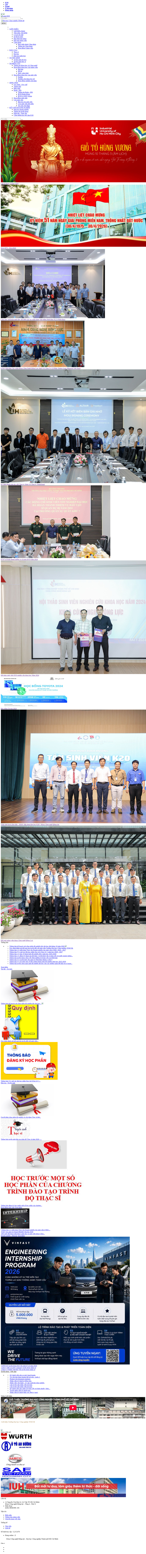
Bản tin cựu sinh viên (25, 102)
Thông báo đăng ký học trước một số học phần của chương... (21, 1205)
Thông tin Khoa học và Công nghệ (25, 65)
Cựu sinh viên (18, 100)
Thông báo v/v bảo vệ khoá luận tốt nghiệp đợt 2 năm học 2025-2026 (32, 954)
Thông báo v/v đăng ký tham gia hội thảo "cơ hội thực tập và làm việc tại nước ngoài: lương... (41, 956)
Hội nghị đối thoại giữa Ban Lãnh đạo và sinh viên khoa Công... (23, 1234)
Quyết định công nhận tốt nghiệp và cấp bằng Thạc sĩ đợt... (21, 1117)
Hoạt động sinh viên (20, 98)
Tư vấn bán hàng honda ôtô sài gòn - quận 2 (24, 1377)
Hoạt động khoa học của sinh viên (25, 75)
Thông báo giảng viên (12, 1517)
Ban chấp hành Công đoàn (27, 44)
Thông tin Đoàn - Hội (25, 92)
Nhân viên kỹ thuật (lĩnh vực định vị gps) (23, 1392)
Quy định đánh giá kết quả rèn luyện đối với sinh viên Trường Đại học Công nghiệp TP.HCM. (41, 948)
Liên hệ (7, 1528)
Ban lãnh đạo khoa (20, 39)
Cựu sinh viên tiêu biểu (26, 104)
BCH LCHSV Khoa (25, 96)
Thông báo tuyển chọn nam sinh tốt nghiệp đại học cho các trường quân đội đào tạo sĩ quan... (40, 963)
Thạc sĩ (16, 52)
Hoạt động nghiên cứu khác (27, 81)
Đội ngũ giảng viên (20, 40)
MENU (4, 23)
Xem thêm (4, 967)
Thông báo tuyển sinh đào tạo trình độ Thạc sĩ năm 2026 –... (21, 1139)
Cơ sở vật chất (18, 35)
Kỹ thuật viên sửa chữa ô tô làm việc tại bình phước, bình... (29, 1388)
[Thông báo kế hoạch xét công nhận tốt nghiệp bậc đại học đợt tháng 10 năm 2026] (27, 1001)
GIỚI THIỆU (14, 29)
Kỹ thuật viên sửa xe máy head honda (22, 1375)
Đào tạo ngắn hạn (20, 56)
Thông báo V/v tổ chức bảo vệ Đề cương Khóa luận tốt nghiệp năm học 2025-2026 (37, 961)
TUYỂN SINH (14, 58)
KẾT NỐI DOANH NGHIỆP (19, 108)
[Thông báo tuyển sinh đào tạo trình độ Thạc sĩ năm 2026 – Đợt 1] (16, 1137)
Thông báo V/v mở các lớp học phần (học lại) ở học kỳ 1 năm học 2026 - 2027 (36, 952)
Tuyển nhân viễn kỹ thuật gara (20, 1390)
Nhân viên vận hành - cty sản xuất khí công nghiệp (27, 1383)
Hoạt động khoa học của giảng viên (26, 67)
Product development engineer (20, 1379)
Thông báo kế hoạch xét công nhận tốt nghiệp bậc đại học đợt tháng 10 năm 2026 (37, 946)
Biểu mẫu (17, 88)
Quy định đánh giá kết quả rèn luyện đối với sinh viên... (19, 1041)
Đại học (16, 54)
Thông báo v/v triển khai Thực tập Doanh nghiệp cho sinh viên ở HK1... (25, 1230)
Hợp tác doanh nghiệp (21, 109)
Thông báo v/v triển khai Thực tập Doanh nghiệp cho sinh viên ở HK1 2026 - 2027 (37, 950)
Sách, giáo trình (23, 73)
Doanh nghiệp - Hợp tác (9, 1236)
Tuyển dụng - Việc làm (8, 1371)
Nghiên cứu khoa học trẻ (26, 79)
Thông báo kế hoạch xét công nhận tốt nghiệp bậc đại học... (21, 1003)
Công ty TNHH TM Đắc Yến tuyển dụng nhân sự (18, 1370)
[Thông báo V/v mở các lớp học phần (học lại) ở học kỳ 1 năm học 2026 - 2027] (29, 1079)
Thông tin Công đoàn (25, 46)
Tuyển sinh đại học (20, 60)
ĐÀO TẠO (13, 50)
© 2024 (3, 1539)
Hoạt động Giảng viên (25, 48)
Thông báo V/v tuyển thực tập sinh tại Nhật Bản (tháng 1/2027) (30, 960)
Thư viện (8, 1526)
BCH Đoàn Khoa (24, 94)
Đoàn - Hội (17, 90)
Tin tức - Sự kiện (6, 969)
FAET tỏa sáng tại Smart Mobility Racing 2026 (17, 1232)
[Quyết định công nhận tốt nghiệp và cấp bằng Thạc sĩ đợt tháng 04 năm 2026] (27, 1115)
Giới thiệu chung (19, 31)
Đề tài (20, 71)
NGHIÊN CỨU (14, 63)
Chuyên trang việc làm (12, 1519)
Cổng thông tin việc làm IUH (23, 115)
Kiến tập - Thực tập (20, 113)
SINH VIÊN (13, 83)
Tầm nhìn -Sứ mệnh (20, 33)
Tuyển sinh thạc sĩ (20, 62)
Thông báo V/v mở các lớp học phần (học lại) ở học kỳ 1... (21, 1081)
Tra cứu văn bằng (24, 106)
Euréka (20, 77)
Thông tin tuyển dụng (21, 111)
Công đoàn (17, 42)
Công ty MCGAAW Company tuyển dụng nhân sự (18, 1368)
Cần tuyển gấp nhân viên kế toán (20, 1385)
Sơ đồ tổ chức (18, 37)
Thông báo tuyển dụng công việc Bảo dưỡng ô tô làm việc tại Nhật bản (33, 958)
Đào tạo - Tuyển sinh (8, 1083)
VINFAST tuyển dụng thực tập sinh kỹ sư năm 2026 (19, 1366)
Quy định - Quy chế (20, 85)
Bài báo (20, 69)
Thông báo (17, 86)
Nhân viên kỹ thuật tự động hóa (20, 1381)
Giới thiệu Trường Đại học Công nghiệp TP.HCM (18, 1422)
